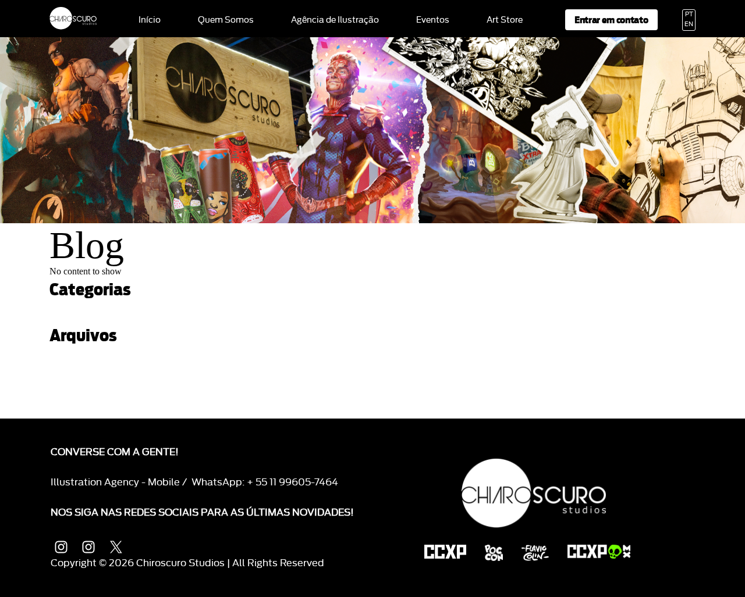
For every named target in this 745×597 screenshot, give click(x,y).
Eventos (432, 20)
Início (150, 20)
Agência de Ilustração (335, 20)
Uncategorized (79, 318)
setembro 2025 (80, 384)
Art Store (505, 20)
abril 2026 (69, 364)
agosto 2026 (75, 354)
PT (689, 14)
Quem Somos (226, 20)
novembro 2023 (81, 404)
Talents (64, 308)
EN (688, 24)
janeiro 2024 (74, 394)
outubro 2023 (76, 414)
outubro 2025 (76, 374)
